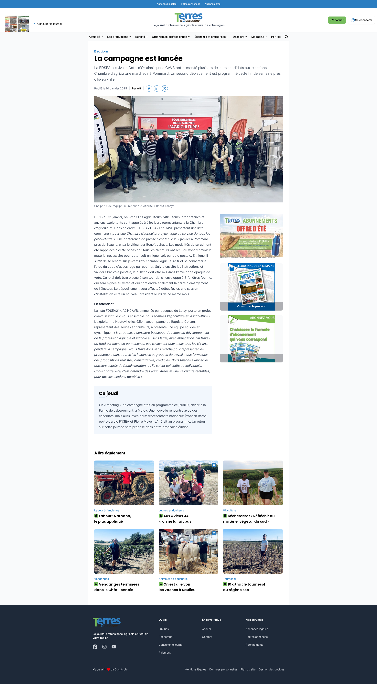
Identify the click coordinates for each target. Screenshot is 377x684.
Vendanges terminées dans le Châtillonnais (116, 587)
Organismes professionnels (170, 36)
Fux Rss (164, 629)
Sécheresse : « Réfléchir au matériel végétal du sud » (249, 518)
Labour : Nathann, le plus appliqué (112, 518)
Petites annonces (257, 636)
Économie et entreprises (210, 36)
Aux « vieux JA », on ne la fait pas (175, 518)
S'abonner (336, 20)
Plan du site (248, 669)
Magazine (257, 36)
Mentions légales (195, 669)
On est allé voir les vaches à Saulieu (177, 587)
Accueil (206, 629)
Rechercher (166, 636)
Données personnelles (223, 669)
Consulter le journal (171, 644)
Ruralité (140, 36)
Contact (207, 636)
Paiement (165, 652)
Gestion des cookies (271, 669)
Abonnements (254, 644)
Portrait (276, 36)
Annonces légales (257, 629)
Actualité (94, 36)
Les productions (117, 36)
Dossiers (238, 36)
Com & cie (120, 669)
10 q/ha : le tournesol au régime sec (244, 587)
